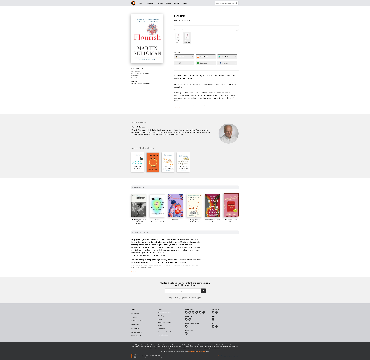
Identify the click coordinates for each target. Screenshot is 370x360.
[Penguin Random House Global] (136, 356)
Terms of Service (201, 351)
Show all (134, 272)
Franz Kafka (139, 223)
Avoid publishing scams (164, 322)
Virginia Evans (231, 222)
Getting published (137, 321)
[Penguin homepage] (133, 3)
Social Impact (136, 336)
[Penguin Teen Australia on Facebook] (186, 319)
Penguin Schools (136, 332)
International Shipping (164, 335)
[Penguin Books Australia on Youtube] (196, 312)
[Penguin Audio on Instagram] (186, 333)
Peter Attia (154, 222)
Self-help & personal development (140, 83)
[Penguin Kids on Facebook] (213, 312)
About (133, 309)
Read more (177, 108)
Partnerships (135, 328)
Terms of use (161, 328)
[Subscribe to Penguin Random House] (203, 291)
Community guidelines (164, 313)
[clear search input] (237, 3)
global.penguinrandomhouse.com (228, 356)
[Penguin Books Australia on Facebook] (186, 312)
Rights (160, 319)
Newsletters (135, 324)
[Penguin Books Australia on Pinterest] (193, 312)
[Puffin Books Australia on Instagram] (213, 319)
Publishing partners (163, 316)
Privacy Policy (197, 299)
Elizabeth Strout (194, 222)
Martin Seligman (183, 20)
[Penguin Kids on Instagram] (216, 312)
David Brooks (213, 222)
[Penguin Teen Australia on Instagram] (189, 319)
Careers (160, 309)
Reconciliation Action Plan (165, 332)
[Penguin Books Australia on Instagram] (189, 312)
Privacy (160, 325)
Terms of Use (188, 299)
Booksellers (135, 313)
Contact (134, 317)
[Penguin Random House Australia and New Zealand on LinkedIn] (200, 312)
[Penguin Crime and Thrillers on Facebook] (186, 326)
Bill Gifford (161, 222)
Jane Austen (175, 222)
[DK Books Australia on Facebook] (213, 326)
